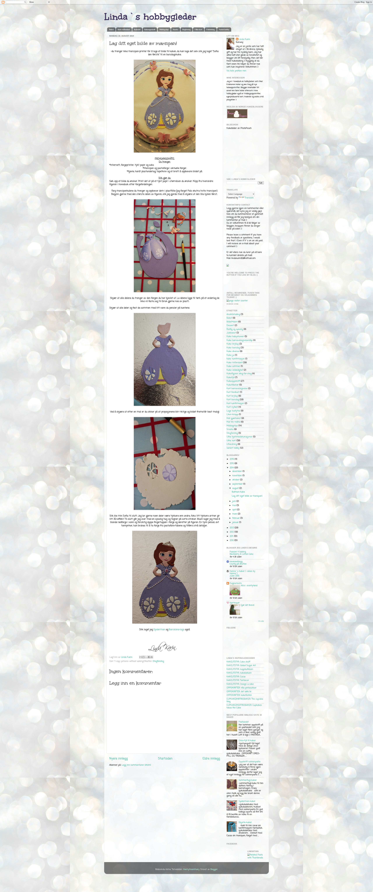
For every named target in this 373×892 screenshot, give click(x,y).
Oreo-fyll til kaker (247, 740)
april (234, 509)
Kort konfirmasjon (235, 403)
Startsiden (165, 758)
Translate (249, 197)
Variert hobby (224, 29)
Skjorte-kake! (245, 822)
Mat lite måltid (233, 422)
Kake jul (230, 355)
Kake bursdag (233, 347)
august (235, 488)
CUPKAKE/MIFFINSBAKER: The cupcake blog (245, 700)
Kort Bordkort (233, 392)
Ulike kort (198, 29)
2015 (232, 463)
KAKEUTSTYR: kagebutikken (240, 669)
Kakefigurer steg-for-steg (239, 373)
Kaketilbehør (233, 385)
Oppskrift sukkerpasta (249, 761)
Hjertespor (235, 602)
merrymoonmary (191, 869)
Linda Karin (244, 39)
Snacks (175, 29)
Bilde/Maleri (232, 321)
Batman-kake (238, 492)
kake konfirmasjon (236, 358)
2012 (232, 532)
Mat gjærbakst (234, 418)
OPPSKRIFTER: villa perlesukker (241, 687)
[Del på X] (146, 657)
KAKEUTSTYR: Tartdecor (238, 680)
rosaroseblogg (236, 561)
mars (235, 514)
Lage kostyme (233, 410)
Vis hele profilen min (236, 70)
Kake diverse (233, 351)
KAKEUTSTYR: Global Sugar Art (241, 665)
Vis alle (261, 621)
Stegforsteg (186, 29)
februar (236, 518)
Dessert (230, 325)
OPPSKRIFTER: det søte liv (239, 691)
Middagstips (164, 29)
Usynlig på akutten (238, 564)
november (237, 475)
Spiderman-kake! (247, 801)
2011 (232, 536)
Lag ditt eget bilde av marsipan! (247, 496)
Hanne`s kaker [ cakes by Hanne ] (242, 572)
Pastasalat (244, 722)
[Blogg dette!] (143, 657)
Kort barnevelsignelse (237, 388)
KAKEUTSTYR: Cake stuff (238, 661)
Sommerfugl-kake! (248, 780)
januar (235, 522)
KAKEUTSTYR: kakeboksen (239, 673)
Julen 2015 (234, 575)
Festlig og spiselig (235, 329)
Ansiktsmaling (233, 314)
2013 (232, 527)
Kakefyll (137, 29)
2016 (232, 459)
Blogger (214, 869)
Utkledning (210, 29)
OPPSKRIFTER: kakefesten (239, 695)
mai (234, 505)
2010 (232, 540)
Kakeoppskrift (149, 29)
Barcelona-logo (176, 629)
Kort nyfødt (232, 407)
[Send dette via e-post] (140, 657)
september (237, 484)
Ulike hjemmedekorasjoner (239, 436)
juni (234, 501)
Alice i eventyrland (249, 585)
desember (237, 471)
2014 (232, 467)
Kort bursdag (233, 399)
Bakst (111, 29)
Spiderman (159, 629)
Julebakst (231, 332)
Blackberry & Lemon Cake (241, 554)
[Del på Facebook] (148, 657)
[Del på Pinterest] (151, 657)
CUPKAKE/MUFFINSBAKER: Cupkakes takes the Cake (244, 706)
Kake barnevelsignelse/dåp (239, 340)
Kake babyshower (235, 336)
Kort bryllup (232, 396)
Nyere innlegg (118, 758)
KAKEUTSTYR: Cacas (236, 676)
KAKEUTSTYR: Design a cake (240, 684)
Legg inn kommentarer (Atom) (136, 765)
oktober (236, 479)
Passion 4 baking (238, 551)
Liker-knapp (232, 414)
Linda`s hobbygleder (150, 16)
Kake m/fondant (124, 29)
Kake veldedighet (235, 370)
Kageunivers (236, 583)
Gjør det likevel (247, 605)
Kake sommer (233, 366)
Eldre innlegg (211, 758)
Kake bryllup (233, 344)
